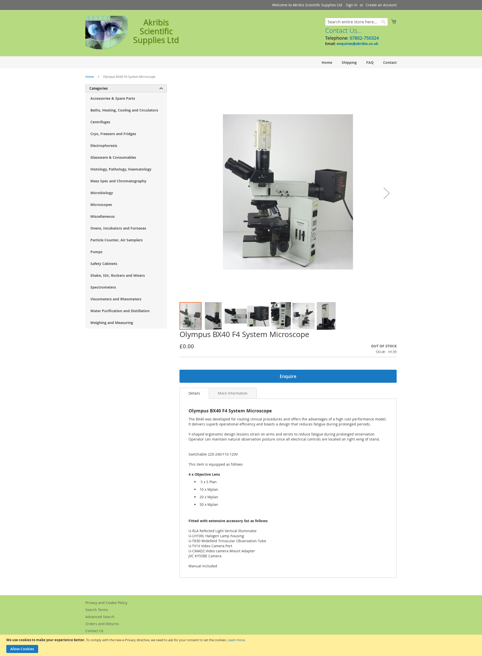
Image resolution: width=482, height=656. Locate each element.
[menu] (241, 62)
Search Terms (96, 609)
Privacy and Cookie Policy (106, 602)
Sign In (351, 5)
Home (89, 77)
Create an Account (381, 5)
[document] (241, 645)
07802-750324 (364, 38)
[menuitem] (327, 62)
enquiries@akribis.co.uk (357, 43)
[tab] (194, 393)
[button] (387, 193)
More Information (233, 393)
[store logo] (106, 33)
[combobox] (356, 22)
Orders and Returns (102, 623)
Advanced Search (99, 616)
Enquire (288, 376)
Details (194, 393)
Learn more (236, 640)
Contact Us (94, 630)
